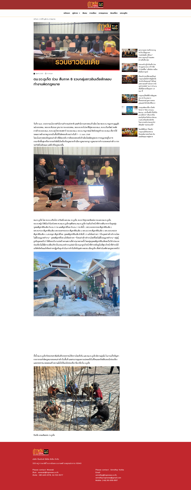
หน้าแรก (67, 13)
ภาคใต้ (41, 19)
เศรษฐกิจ (123, 13)
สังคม (84, 13)
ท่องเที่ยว (113, 13)
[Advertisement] (77, 104)
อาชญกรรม (103, 13)
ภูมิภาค (75, 13)
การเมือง (92, 13)
